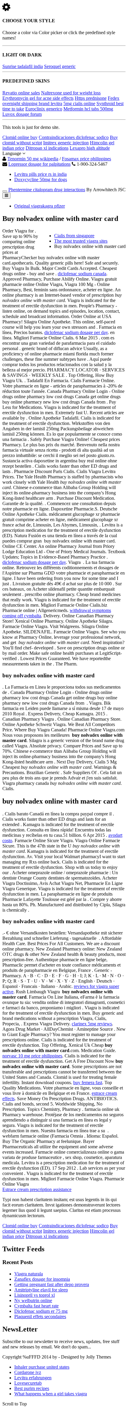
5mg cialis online (79, 103)
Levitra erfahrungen (32, 1377)
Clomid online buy (20, 137)
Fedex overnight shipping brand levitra (60, 101)
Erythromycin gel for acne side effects (38, 98)
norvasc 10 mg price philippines (32, 1055)
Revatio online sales (21, 92)
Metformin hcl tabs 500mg (88, 108)
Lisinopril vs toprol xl (34, 1295)
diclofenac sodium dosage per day (76, 332)
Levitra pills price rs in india (40, 174)
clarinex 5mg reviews (92, 1023)
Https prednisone (91, 98)
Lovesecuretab (28, 1383)
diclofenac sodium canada (82, 273)
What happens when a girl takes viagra (50, 1393)
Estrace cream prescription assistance (36, 1189)
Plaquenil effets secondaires (40, 1316)
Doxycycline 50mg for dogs (40, 179)
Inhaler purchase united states (41, 1367)
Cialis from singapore (74, 235)
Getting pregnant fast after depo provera (51, 1284)
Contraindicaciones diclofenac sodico (74, 137)
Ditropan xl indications (47, 148)
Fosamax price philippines (86, 158)
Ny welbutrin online (33, 1300)
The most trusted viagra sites (80, 240)
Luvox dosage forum (22, 114)
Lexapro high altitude (90, 148)
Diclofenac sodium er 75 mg (41, 1311)
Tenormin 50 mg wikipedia (32, 158)
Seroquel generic (60, 66)
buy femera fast (87, 1082)
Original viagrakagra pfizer (39, 205)
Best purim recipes (31, 1388)
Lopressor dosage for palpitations (39, 164)
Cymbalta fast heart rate (36, 1305)
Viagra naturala (28, 1273)
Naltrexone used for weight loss (71, 92)
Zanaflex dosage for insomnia (42, 1279)
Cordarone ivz (27, 1372)
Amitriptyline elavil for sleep (41, 1289)
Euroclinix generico (43, 108)
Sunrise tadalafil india (22, 66)
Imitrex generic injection (66, 142)
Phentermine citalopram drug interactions (46, 189)
